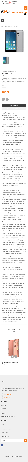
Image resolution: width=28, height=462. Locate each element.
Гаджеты (8, 24)
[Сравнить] (7, 99)
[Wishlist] (3, 99)
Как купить (3, 408)
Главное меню (6, 20)
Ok (25, 440)
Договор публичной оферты (8, 416)
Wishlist (12, 356)
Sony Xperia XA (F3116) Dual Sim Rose (10, 362)
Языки (13, 3)
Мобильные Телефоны (17, 24)
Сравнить (15, 356)
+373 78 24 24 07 (6, 1)
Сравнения (7, 3)
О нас (2, 424)
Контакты (3, 405)
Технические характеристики (14, 108)
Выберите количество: (7, 85)
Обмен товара (4, 432)
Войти (13, 12)
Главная (3, 24)
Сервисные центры (6, 429)
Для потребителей (5, 427)
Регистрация (19, 12)
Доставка (3, 413)
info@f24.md (14, 1)
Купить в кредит (5, 410)
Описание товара (14, 105)
